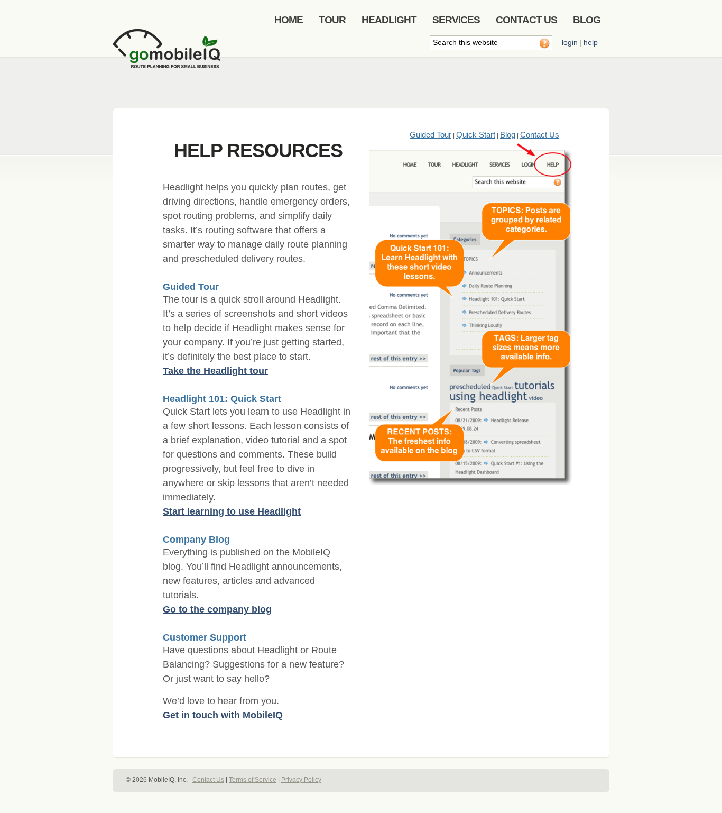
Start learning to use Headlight (232, 511)
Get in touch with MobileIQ (223, 715)
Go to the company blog (217, 609)
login (570, 42)
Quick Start (475, 134)
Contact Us (539, 134)
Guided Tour (430, 134)
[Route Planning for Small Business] (168, 57)
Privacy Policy (301, 779)
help (591, 42)
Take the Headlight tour (215, 371)
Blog (507, 134)
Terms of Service (252, 779)
